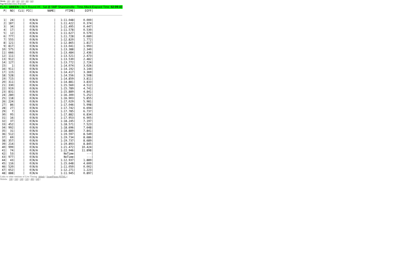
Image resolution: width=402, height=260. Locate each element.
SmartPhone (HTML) (57, 176)
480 (27, 1)
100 (8, 1)
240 (17, 1)
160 (13, 1)
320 (22, 1)
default (41, 176)
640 (31, 1)
